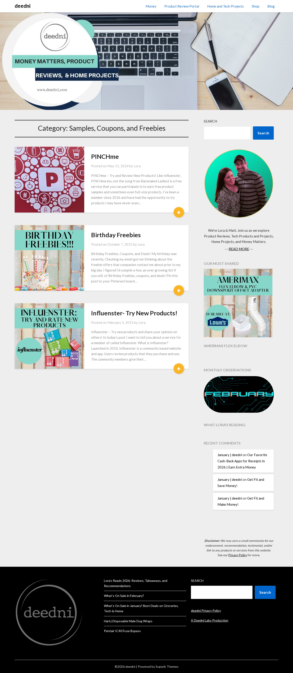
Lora (137, 166)
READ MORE (239, 249)
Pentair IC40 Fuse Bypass (122, 631)
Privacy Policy (237, 555)
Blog (271, 6)
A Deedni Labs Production (209, 620)
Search (210, 121)
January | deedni (229, 455)
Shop (255, 6)
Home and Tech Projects (225, 6)
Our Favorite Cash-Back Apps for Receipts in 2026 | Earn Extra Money (242, 461)
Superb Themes (167, 666)
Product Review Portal (181, 6)
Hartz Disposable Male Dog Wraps (128, 621)
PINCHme (105, 156)
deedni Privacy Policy (206, 610)
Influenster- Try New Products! (134, 313)
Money (151, 6)
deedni (22, 6)
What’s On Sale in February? (124, 596)
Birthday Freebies (116, 235)
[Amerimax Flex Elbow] (239, 304)
